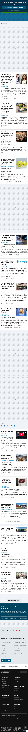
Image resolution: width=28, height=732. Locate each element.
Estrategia (4, 552)
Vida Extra (16, 681)
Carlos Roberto (9, 181)
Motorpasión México (19, 724)
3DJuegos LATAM (18, 718)
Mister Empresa (9, 327)
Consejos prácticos (7, 509)
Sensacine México (18, 720)
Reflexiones (4, 435)
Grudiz (6, 474)
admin (6, 567)
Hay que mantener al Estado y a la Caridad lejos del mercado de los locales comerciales (7, 287)
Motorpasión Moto (18, 699)
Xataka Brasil (4, 720)
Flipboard (11, 425)
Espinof (16, 690)
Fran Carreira (9, 521)
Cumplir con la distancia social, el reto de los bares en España (7, 134)
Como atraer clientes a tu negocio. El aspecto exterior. (7, 505)
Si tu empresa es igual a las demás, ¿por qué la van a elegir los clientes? (8, 161)
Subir (22, 672)
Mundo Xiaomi (5, 687)
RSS (8, 425)
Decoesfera (4, 708)
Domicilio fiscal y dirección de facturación (6, 310)
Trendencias (4, 706)
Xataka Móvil (4, 681)
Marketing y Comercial (7, 166)
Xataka (3, 679)
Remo (6, 591)
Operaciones (4, 266)
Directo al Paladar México (7, 724)
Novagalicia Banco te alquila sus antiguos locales (7, 262)
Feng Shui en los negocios (6, 549)
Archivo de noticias (14, 600)
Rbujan (6, 499)
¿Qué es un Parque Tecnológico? (7, 529)
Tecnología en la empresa (8, 656)
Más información (22, 730)
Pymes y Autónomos (19, 708)
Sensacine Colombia (18, 722)
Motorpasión (17, 697)
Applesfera (4, 683)
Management (5, 578)
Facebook (4, 425)
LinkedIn (14, 425)
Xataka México (5, 718)
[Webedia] (5, 673)
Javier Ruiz (7, 98)
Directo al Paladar (5, 697)
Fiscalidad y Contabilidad (5, 315)
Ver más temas (6, 660)
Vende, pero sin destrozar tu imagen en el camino (7, 456)
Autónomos (17, 650)
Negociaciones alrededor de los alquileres (6, 574)
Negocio (4, 653)
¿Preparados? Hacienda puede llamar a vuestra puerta (6, 481)
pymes (3, 650)
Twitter (1, 425)
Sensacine (16, 688)
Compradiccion (5, 710)
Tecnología (4, 532)
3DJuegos (16, 679)
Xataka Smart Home (6, 685)
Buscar (26, 666)
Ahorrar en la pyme (18, 653)
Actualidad (4, 86)
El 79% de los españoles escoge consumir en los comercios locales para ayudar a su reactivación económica (7, 108)
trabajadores (17, 656)
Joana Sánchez (9, 127)
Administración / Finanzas (20, 642)
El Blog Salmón (17, 706)
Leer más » (4, 96)
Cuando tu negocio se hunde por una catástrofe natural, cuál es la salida (8, 238)
